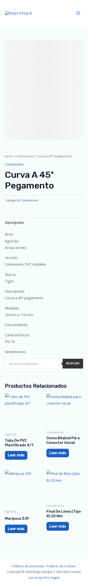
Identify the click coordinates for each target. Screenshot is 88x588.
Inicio (8, 156)
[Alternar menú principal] (78, 13)
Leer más (16, 455)
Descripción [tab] (14, 222)
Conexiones (24, 156)
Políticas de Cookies (61, 566)
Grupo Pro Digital (47, 577)
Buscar (72, 363)
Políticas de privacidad (28, 566)
